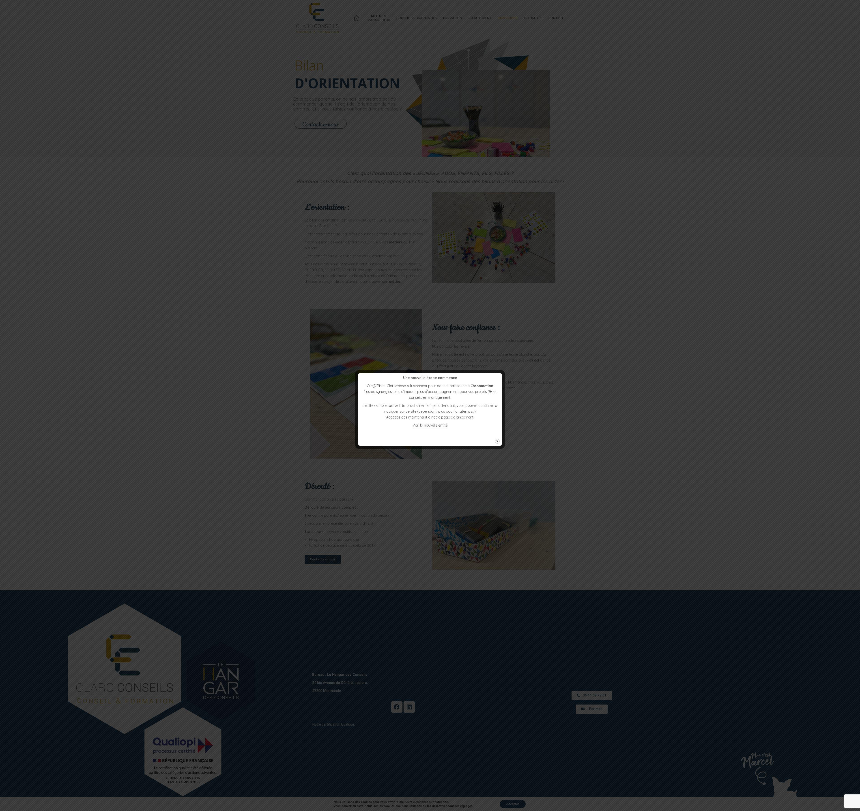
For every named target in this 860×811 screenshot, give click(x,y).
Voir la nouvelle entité (430, 425)
